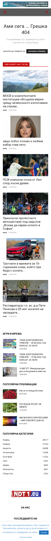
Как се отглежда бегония (31, 391)
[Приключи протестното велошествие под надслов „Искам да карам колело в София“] (25, 204)
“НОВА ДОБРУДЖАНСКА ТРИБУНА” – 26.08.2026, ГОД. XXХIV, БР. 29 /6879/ (32, 343)
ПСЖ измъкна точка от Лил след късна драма (22, 181)
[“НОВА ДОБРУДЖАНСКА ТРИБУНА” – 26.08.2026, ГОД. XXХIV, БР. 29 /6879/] (10, 343)
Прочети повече (26, 537)
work (5, 110)
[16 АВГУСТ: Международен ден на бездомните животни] (10, 372)
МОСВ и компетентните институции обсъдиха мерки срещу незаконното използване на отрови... (25, 101)
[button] (4, 12)
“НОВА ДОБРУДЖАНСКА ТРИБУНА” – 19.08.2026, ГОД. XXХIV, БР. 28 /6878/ (32, 357)
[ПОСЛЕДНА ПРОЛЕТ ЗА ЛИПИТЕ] (10, 407)
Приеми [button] (44, 532)
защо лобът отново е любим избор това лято (23, 142)
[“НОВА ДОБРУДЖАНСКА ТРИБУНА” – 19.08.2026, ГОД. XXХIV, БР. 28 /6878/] (10, 358)
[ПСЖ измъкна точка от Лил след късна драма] (25, 165)
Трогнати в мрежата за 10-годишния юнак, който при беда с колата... (22, 267)
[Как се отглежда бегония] (10, 394)
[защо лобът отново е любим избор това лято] (25, 127)
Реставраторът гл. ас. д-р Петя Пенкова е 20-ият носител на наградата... (24, 309)
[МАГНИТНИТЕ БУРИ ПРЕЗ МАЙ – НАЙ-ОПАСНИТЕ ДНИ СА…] (10, 421)
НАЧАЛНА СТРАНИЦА (37, 51)
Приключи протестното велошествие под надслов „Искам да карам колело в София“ (22, 223)
